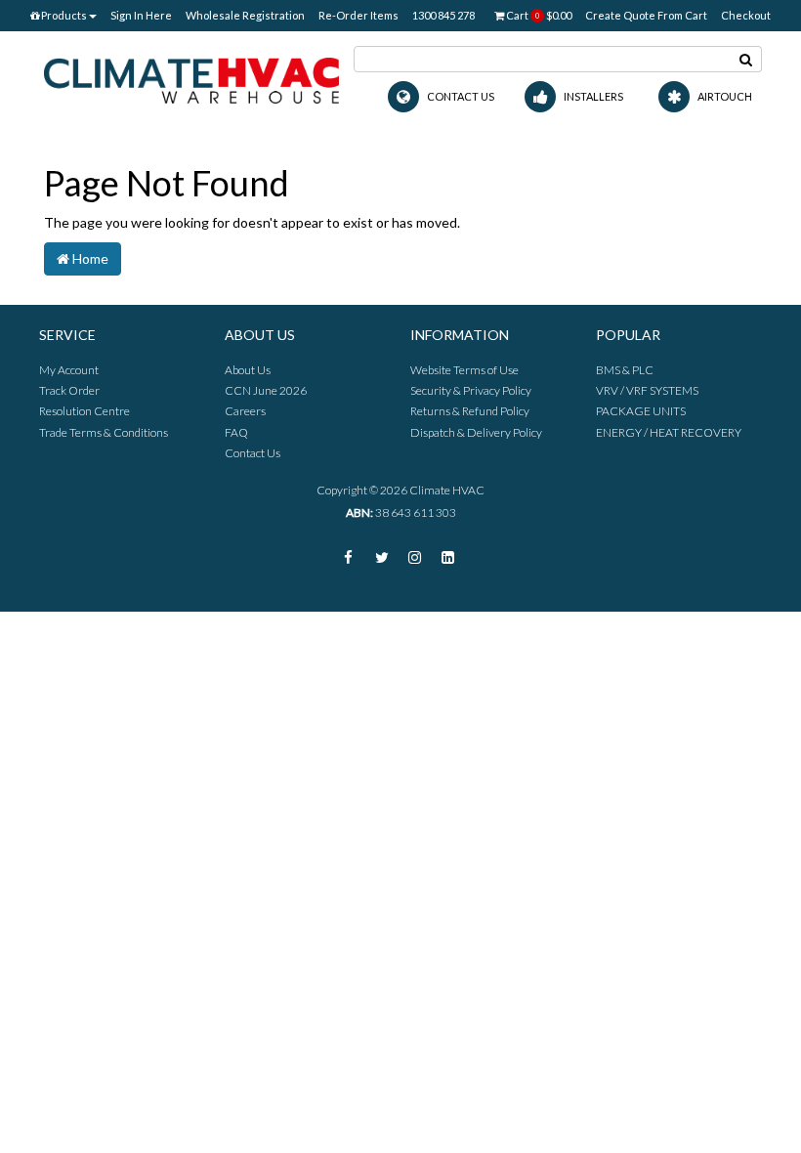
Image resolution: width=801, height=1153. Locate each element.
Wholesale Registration (245, 15)
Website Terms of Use (464, 370)
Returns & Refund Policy (469, 411)
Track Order (69, 390)
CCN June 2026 (266, 390)
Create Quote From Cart (646, 15)
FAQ (236, 432)
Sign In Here (141, 15)
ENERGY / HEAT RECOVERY (668, 432)
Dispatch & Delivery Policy (476, 432)
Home (88, 258)
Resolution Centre (84, 411)
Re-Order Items (358, 15)
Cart (537, 15)
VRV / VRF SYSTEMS (647, 390)
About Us (248, 370)
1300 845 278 (443, 15)
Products (63, 15)
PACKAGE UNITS (641, 411)
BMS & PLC (624, 370)
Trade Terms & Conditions (103, 432)
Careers (245, 411)
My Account (69, 370)
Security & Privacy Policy (470, 390)
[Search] (746, 59)
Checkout (746, 15)
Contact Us (252, 453)
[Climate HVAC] (191, 78)
